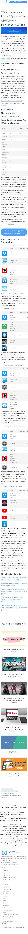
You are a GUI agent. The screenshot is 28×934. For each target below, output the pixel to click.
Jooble (4, 912)
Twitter (2, 807)
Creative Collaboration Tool (9, 921)
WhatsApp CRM (6, 905)
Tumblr (11, 807)
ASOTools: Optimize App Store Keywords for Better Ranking (14, 232)
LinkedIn (25, 807)
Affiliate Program (7, 887)
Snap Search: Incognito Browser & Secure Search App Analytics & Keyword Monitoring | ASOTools (14, 591)
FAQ (4, 882)
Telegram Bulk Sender (8, 916)
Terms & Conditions (7, 894)
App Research (6, 875)
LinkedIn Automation (8, 908)
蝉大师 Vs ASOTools (14, 752)
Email (16, 807)
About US (5, 900)
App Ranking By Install (8, 879)
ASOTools (4, 61)
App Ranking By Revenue (9, 877)
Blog (4, 898)
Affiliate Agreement (7, 889)
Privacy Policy (6, 891)
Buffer (20, 807)
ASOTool (3, 105)
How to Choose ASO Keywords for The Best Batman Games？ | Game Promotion (14, 700)
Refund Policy (6, 896)
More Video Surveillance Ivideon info (11, 101)
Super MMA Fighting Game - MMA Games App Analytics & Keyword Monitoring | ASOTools (14, 607)
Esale (4, 919)
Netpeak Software (7, 910)
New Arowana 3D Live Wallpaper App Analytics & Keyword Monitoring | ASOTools (12, 599)
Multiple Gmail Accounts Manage (10, 914)
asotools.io (11, 224)
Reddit (7, 807)
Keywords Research (8, 873)
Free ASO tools (5, 58)
